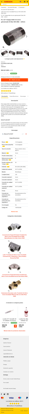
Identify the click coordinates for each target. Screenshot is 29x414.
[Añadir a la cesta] (15, 326)
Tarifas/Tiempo (17, 378)
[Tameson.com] (8, 2)
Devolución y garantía (8, 368)
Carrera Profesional (7, 350)
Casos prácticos (6, 346)
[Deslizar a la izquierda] (26, 36)
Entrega (5, 364)
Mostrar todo (14, 211)
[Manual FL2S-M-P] (26, 134)
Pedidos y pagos (6, 360)
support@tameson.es (8, 353)
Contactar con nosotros (8, 371)
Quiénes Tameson (7, 342)
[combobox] (14, 4)
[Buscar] (26, 4)
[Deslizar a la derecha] (2, 36)
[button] (2, 1)
